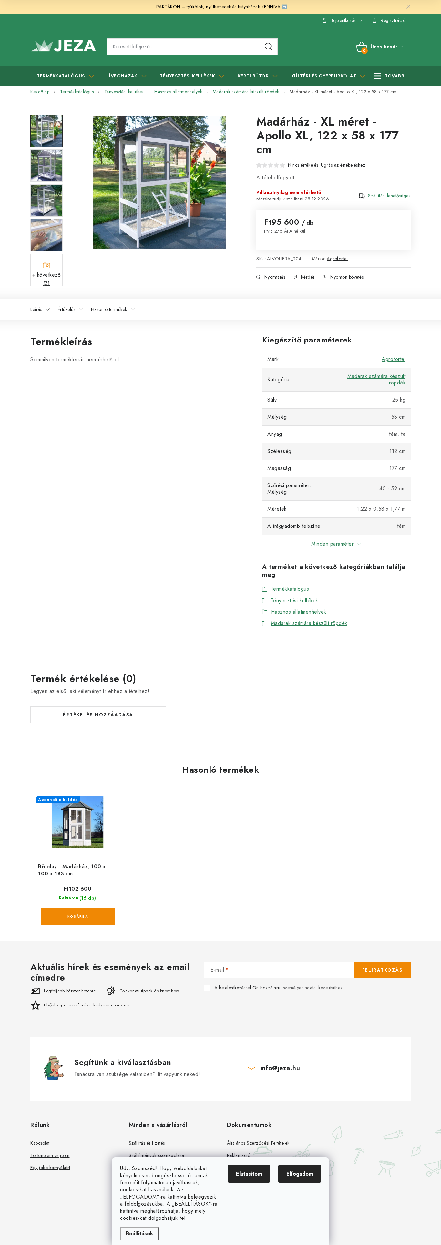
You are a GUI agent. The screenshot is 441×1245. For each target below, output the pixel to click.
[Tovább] (389, 76)
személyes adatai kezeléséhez (313, 988)
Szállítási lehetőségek (389, 195)
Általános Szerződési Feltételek (258, 1143)
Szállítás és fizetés (147, 1143)
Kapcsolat (40, 1143)
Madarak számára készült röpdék (376, 379)
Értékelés (67, 309)
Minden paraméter (332, 543)
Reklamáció (238, 1155)
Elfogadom (299, 1174)
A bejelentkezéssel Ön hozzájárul (278, 988)
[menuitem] (65, 76)
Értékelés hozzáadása (98, 714)
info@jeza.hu (280, 1068)
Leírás (36, 309)
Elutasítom (249, 1174)
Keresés (269, 46)
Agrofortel (337, 258)
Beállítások (139, 1233)
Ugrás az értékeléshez (343, 165)
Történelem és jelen (50, 1155)
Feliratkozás (382, 970)
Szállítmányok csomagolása (156, 1155)
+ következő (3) (46, 278)
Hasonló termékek (109, 309)
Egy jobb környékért (50, 1167)
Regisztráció (393, 20)
